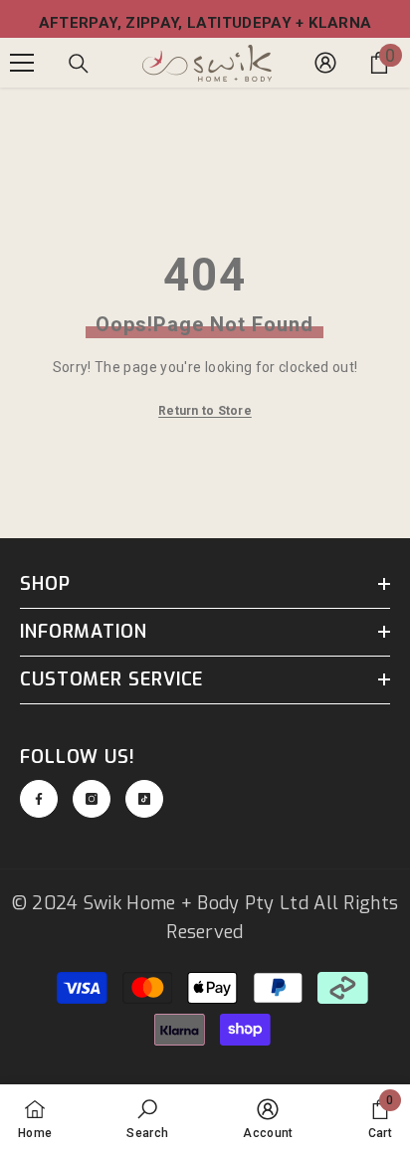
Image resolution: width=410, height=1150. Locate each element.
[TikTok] (144, 799)
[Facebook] (39, 799)
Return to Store (205, 411)
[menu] (22, 63)
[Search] (79, 64)
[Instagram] (91, 799)
